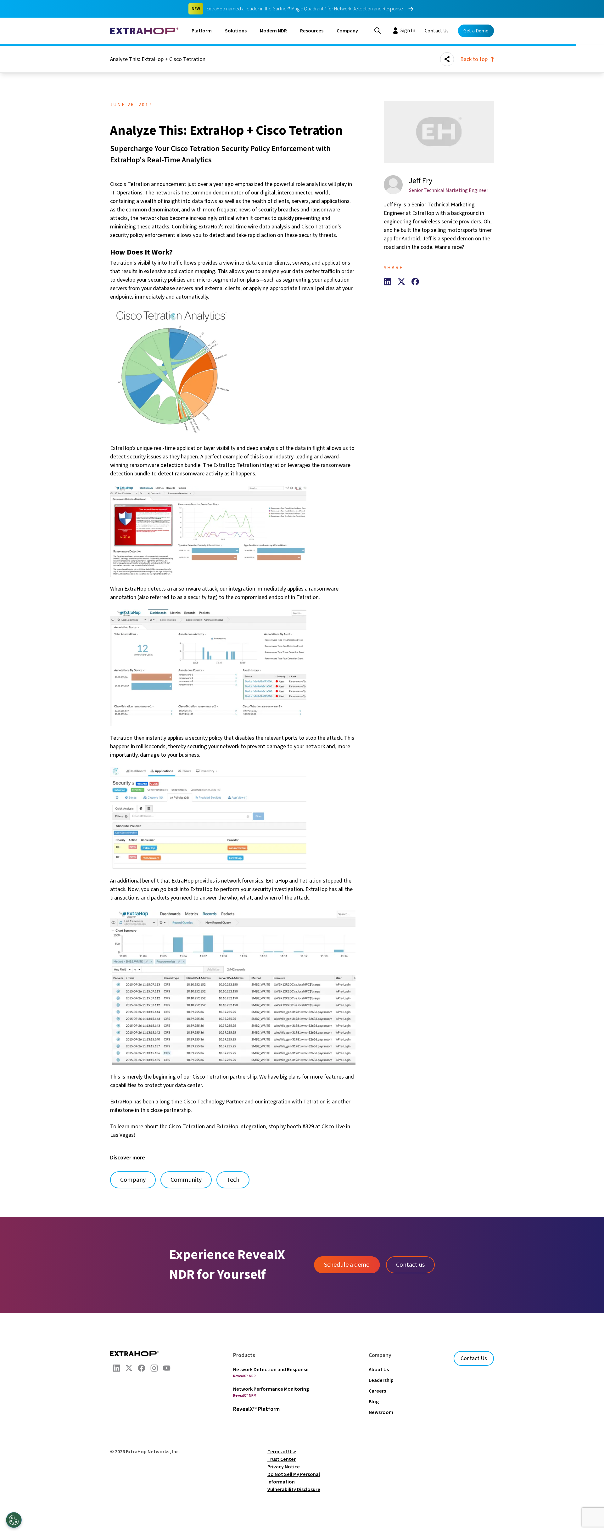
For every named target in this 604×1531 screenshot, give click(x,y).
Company (347, 30)
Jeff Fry (420, 180)
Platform (202, 30)
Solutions (236, 30)
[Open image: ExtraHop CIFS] (232, 987)
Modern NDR (273, 30)
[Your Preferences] (14, 1520)
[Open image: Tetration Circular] (232, 372)
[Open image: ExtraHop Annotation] (232, 667)
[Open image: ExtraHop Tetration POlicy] (232, 818)
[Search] (377, 30)
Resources (311, 30)
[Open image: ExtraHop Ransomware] (232, 531)
